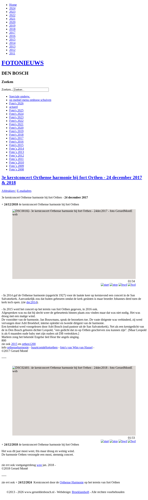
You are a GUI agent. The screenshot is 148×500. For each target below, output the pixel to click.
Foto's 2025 (16, 110)
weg (39, 465)
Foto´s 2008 (16, 169)
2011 (12, 53)
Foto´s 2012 (16, 155)
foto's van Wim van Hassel (76, 347)
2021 (12, 18)
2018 (12, 29)
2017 (12, 32)
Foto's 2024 (16, 113)
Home (13, 4)
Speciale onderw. (19, 96)
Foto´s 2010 (16, 162)
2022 (12, 15)
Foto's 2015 (16, 145)
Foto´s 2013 (16, 152)
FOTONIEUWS (23, 62)
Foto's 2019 (16, 131)
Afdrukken (9, 190)
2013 (12, 46)
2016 (12, 36)
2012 (12, 50)
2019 (12, 25)
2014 (12, 43)
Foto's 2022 (16, 120)
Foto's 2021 (16, 124)
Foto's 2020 (16, 127)
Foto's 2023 (16, 117)
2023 (12, 11)
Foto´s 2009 (16, 166)
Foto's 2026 (16, 103)
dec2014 (31, 302)
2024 (12, 8)
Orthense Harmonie (72, 482)
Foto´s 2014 (16, 148)
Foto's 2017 (16, 138)
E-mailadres (24, 190)
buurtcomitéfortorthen (44, 347)
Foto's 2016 (16, 141)
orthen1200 (29, 344)
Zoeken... (7, 89)
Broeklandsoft (80, 492)
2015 (12, 39)
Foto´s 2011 (16, 159)
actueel (13, 106)
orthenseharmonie (18, 347)
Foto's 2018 (16, 134)
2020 (12, 22)
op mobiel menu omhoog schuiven (30, 100)
